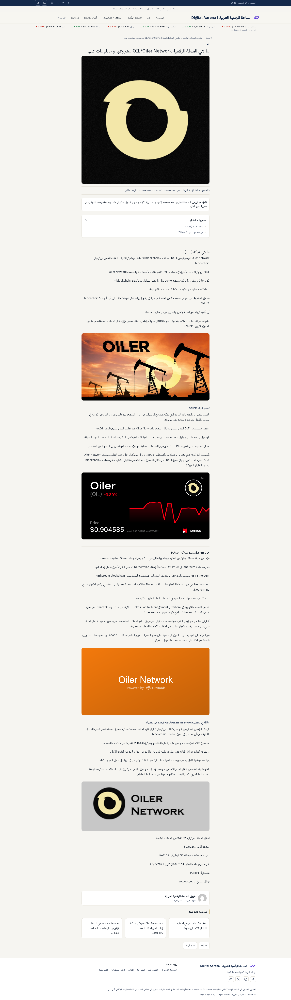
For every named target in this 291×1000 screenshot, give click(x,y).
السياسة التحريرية (169, 970)
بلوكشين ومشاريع (112, 18)
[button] (145, 120)
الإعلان (131, 970)
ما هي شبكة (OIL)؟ (194, 226)
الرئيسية (160, 18)
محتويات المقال (198, 220)
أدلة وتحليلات (90, 18)
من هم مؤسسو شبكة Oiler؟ (190, 232)
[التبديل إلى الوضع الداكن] (44, 3)
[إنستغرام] (63, 3)
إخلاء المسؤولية (118, 970)
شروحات (75, 18)
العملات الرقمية (134, 18)
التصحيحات (153, 970)
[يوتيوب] (52, 3)
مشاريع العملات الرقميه (192, 38)
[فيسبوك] (68, 3)
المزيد (63, 18)
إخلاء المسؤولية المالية (122, 8)
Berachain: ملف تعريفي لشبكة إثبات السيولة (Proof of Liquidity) (146, 928)
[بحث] (37, 3)
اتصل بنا (141, 970)
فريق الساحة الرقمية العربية (194, 190)
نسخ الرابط (190, 945)
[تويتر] (57, 3)
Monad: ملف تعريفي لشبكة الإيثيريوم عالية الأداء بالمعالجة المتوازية (105, 928)
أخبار (149, 18)
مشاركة (204, 945)
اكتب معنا (103, 970)
